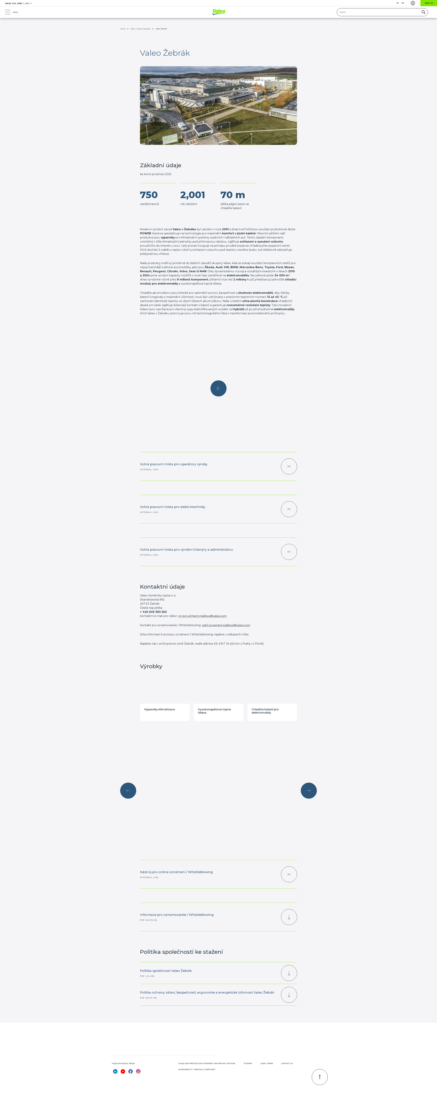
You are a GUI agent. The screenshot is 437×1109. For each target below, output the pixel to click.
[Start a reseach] (423, 12)
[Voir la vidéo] (218, 388)
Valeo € (18, 3)
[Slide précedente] (128, 791)
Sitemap (248, 1063)
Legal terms (266, 1063)
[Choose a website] (413, 3)
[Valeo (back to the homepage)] (218, 12)
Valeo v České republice (141, 29)
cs (403, 3)
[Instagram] (138, 1072)
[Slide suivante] (309, 791)
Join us (429, 3)
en (398, 3)
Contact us (287, 1063)
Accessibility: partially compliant (196, 1069)
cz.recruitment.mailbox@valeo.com (202, 616)
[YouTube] (123, 1072)
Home (123, 29)
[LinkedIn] (115, 1072)
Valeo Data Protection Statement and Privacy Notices (206, 1063)
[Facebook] (130, 1072)
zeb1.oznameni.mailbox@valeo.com (226, 625)
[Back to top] (320, 1077)
